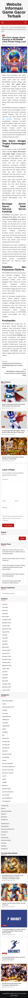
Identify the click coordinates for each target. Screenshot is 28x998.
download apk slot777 (8, 707)
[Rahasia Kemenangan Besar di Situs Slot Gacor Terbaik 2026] (14, 446)
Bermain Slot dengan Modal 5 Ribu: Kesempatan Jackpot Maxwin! (11, 581)
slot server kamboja (7, 763)
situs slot (3, 834)
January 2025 (5, 653)
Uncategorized (6, 801)
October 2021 (6, 690)
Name (4, 501)
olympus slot (4, 831)
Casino (4, 704)
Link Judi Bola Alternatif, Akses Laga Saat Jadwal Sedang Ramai (13, 575)
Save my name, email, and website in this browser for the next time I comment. (13, 518)
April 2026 (5, 613)
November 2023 (6, 687)
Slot (3, 35)
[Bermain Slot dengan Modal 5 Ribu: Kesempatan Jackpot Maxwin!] (14, 972)
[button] (2, 22)
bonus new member (6, 811)
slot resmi (3, 843)
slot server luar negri (7, 769)
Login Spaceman (6, 716)
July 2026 (4, 604)
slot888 (4, 782)
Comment (5, 479)
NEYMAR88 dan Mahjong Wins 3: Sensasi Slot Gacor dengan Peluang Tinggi (15, 372)
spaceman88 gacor (7, 798)
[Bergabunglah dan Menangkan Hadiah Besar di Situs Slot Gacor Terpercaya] (14, 420)
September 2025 (6, 628)
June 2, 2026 (9, 434)
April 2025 (5, 644)
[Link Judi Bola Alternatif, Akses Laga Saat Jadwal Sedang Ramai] (14, 946)
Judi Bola (4, 710)
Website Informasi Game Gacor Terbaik (14, 10)
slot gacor (5, 751)
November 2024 (6, 659)
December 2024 (6, 656)
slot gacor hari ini (7, 754)
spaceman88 (5, 795)
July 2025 (4, 635)
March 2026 (5, 616)
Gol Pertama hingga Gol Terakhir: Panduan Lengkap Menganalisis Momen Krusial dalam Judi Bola (13, 567)
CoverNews (23, 993)
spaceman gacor (6, 788)
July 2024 (4, 671)
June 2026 (5, 607)
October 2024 (6, 662)
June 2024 (5, 674)
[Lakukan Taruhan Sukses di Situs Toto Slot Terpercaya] (14, 892)
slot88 (4, 779)
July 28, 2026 (10, 880)
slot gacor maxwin (6, 840)
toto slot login (4, 837)
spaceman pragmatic (7, 791)
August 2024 (5, 668)
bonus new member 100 (7, 829)
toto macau (4, 816)
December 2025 (6, 619)
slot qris (4, 760)
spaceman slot (5, 826)
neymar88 (5, 722)
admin (5, 44)
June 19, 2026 (10, 408)
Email (17, 501)
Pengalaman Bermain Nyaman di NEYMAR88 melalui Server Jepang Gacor (12, 364)
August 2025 (5, 632)
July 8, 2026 (9, 960)
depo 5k (3, 808)
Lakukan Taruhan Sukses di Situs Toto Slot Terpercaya (13, 559)
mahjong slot (5, 719)
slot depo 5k (4, 848)
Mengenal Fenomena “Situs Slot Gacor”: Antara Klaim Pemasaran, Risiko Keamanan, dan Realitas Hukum (13, 551)
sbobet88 (4, 732)
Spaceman (5, 785)
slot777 (4, 776)
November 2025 (6, 622)
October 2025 (6, 625)
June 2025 (5, 638)
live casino (5, 713)
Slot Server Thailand (7, 773)
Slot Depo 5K (5, 747)
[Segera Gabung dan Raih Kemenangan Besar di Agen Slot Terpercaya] (14, 393)
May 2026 (5, 610)
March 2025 (5, 647)
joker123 (3, 814)
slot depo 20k (6, 744)
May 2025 (5, 641)
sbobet (4, 729)
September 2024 (6, 665)
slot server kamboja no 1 (8, 766)
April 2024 (5, 681)
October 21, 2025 (11, 44)
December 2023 (6, 684)
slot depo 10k (6, 741)
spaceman (3, 845)
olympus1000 (5, 725)
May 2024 (5, 677)
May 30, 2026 (10, 460)
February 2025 (6, 650)
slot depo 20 (4, 819)
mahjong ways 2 (5, 823)
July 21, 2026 (10, 934)
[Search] (25, 22)
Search (3, 532)
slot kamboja (7, 119)
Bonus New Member (7, 700)
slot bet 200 (5, 738)
